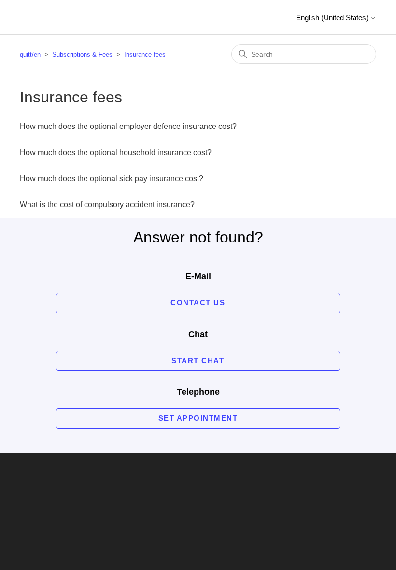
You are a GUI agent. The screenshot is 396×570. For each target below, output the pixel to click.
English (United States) (333, 18)
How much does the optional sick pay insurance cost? (111, 178)
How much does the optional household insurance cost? (116, 152)
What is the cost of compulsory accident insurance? (107, 204)
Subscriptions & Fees (82, 54)
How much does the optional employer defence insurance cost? (128, 126)
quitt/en (30, 54)
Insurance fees (145, 54)
